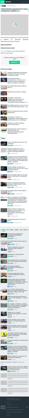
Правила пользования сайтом (14, 412)
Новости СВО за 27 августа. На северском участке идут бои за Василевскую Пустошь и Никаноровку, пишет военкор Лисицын (16, 211)
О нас (8, 402)
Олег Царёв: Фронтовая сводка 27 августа (17, 191)
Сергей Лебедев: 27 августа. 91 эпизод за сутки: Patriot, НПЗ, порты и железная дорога (17, 168)
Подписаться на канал (8, 48)
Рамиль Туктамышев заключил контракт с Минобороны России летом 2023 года (16, 184)
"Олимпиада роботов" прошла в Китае (16, 220)
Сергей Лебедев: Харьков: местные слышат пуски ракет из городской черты (17, 176)
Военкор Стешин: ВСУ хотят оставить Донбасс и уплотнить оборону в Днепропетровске (16, 150)
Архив (8, 414)
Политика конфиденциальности (15, 409)
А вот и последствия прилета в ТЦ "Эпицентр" (17, 142)
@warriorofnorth (6, 45)
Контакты (9, 404)
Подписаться (14, 62)
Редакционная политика (13, 407)
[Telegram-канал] (22, 2)
